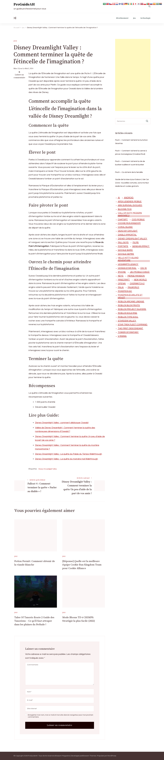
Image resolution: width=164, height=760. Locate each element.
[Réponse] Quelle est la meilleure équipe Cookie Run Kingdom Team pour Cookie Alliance (81, 565)
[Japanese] (135, 4)
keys (120, 276)
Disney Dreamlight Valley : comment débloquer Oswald (61, 422)
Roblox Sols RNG (127, 313)
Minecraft (124, 280)
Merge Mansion (136, 276)
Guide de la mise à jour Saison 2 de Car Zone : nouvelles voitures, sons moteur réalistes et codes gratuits (132, 182)
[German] (126, 4)
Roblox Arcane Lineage (131, 301)
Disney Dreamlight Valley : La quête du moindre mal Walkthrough (66, 459)
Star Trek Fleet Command (132, 325)
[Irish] (129, 4)
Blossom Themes (89, 756)
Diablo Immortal (127, 235)
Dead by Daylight (127, 231)
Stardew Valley (127, 321)
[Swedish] (157, 4)
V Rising (122, 336)
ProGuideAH (24, 4)
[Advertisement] (132, 75)
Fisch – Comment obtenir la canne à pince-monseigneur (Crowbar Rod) (131, 152)
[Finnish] (120, 4)
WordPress (111, 756)
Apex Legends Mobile (129, 201)
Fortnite (123, 246)
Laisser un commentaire (19, 76)
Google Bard (125, 250)
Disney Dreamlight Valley (47, 469)
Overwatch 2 (137, 283)
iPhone (122, 272)
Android (129, 198)
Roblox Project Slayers (132, 309)
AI (119, 198)
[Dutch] (116, 4)
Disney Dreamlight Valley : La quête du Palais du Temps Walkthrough (68, 454)
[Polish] (145, 4)
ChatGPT (123, 219)
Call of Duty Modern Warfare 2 (130, 214)
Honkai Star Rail (127, 268)
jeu (134, 18)
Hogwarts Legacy (128, 264)
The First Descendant (130, 328)
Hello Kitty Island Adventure (128, 259)
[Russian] (151, 4)
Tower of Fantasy (128, 332)
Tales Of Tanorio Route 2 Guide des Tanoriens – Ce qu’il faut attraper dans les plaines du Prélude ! (34, 621)
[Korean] (138, 4)
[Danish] (113, 4)
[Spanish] (154, 4)
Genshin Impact (140, 246)
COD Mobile (138, 219)
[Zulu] (160, 4)
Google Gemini (126, 254)
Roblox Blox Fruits (129, 305)
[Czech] (110, 4)
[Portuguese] (148, 4)
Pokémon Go (125, 291)
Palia (121, 287)
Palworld (133, 287)
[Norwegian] (141, 4)
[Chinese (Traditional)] (107, 4)
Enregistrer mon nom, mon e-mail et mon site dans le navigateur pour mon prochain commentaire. (60, 716)
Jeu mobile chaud (139, 272)
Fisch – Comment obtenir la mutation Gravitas (131, 141)
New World (140, 280)
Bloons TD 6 (124, 209)
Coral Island (125, 227)
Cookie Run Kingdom (129, 223)
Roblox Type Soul (128, 317)
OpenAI (122, 283)
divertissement (122, 18)
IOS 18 (143, 268)
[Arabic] (104, 4)
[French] (123, 4)
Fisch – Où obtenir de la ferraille (129, 172)
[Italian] (132, 4)
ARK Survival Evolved (130, 205)
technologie (145, 18)
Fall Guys (123, 242)
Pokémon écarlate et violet (130, 296)
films (136, 242)
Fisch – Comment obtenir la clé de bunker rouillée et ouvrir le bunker (130, 163)
